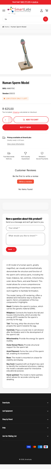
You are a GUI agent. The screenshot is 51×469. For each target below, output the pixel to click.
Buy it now (25, 127)
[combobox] (25, 19)
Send (10, 249)
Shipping (16, 112)
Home (7, 27)
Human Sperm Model (18, 27)
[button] (3, 10)
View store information (15, 144)
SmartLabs (28, 459)
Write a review (25, 181)
